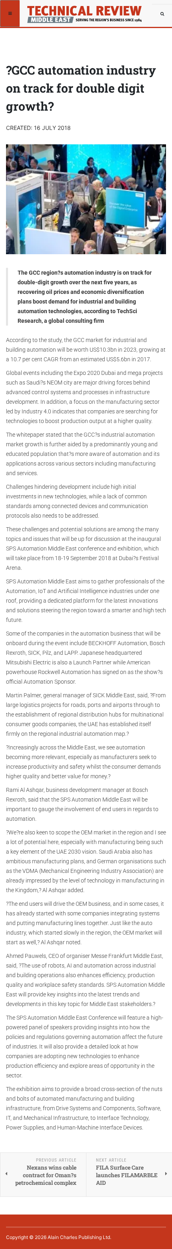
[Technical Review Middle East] (49, 10)
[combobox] (162, 14)
